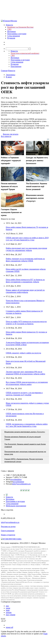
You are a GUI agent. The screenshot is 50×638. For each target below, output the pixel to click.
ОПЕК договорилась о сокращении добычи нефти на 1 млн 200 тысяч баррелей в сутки (27, 425)
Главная (4, 71)
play (7, 606)
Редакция (11, 38)
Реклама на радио (8, 526)
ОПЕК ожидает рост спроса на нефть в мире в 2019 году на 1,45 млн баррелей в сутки (27, 239)
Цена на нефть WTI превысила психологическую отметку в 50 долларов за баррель (26, 322)
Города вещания (7, 531)
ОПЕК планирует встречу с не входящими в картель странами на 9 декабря (24, 394)
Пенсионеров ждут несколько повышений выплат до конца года (25, 453)
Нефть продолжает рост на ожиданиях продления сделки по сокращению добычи (26, 249)
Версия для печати (10, 134)
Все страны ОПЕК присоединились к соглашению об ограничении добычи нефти (27, 383)
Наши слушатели (8, 535)
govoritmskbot (15, 479)
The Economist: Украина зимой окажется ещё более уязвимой (25, 445)
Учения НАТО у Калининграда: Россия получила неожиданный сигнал (23, 460)
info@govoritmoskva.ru (21, 484)
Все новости (6, 136)
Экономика (10, 75)
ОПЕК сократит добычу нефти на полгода (23, 353)
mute (8, 610)
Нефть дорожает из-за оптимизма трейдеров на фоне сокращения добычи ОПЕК (25, 260)
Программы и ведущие (16, 34)
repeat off (9, 627)
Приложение (16, 66)
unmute (9, 612)
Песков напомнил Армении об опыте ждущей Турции (22, 438)
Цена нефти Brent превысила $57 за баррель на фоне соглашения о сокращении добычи (25, 281)
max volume (10, 615)
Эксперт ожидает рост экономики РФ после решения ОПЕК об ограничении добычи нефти (25, 373)
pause (8, 608)
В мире (9, 77)
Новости (9, 25)
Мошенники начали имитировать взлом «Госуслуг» (24, 432)
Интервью (11, 31)
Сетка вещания (13, 36)
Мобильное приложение (16, 506)
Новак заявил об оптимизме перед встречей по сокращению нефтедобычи (25, 291)
